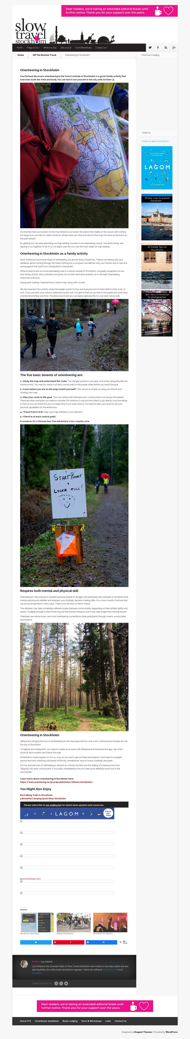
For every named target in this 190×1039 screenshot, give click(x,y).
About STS (25, 1021)
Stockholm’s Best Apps (29, 934)
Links (108, 1021)
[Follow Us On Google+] (174, 47)
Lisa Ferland (46, 961)
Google (56, 984)
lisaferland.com (110, 969)
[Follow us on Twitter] (150, 47)
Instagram (37, 973)
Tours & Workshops (91, 1021)
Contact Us (101, 47)
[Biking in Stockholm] (74, 922)
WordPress (172, 1032)
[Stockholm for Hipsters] (110, 922)
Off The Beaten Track (44, 55)
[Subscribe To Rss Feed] (166, 47)
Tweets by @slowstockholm (155, 141)
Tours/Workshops (83, 47)
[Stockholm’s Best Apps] (37, 922)
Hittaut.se (24, 741)
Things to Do (32, 47)
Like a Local (65, 47)
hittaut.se (85, 749)
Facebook (61, 984)
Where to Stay (50, 47)
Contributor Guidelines (47, 1021)
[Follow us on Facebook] (158, 47)
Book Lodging (70, 1021)
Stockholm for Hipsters (103, 934)
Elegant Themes (143, 1032)
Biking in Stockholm (65, 934)
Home (19, 47)
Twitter (66, 984)
